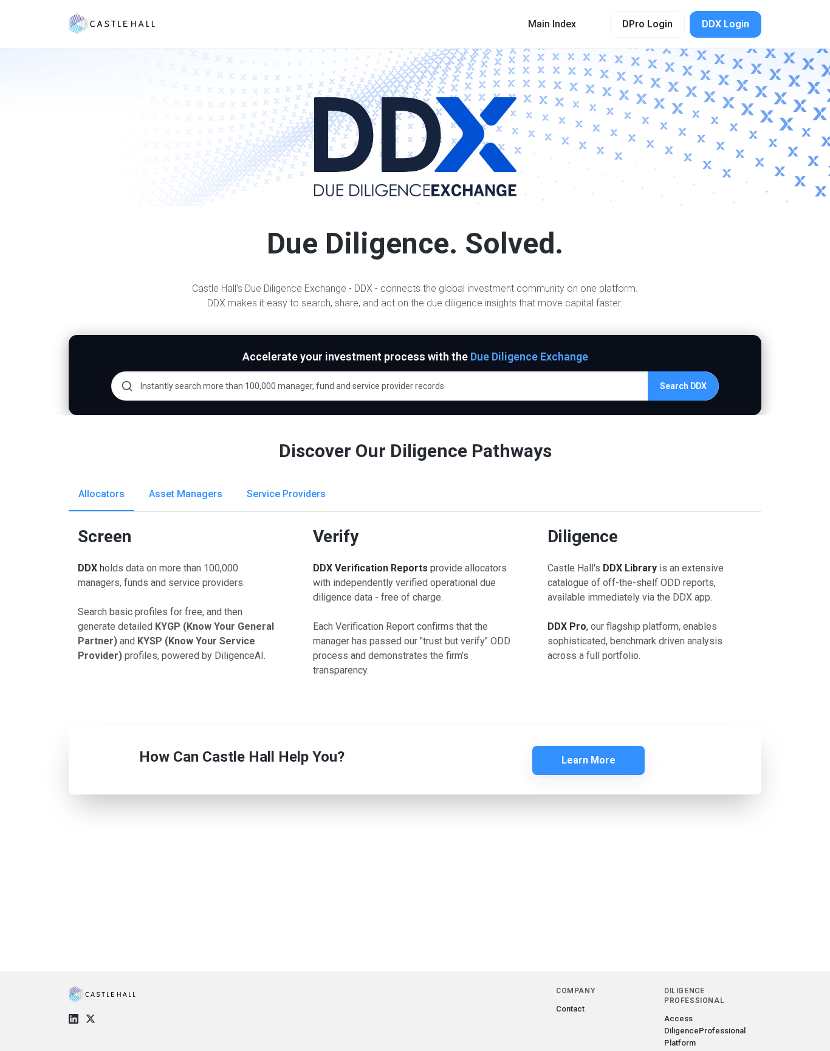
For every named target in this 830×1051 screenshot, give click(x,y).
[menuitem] (552, 24)
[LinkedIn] (73, 1019)
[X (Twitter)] (90, 1019)
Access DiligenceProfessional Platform (705, 1030)
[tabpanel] (415, 680)
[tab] (101, 494)
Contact (570, 1008)
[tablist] (415, 494)
